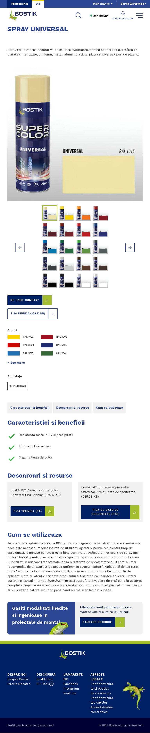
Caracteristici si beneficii (29, 407)
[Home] (25, 15)
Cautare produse (97, 622)
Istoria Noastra (18, 683)
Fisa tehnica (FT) (27, 511)
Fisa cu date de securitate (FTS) (106, 512)
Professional (19, 4)
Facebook (70, 683)
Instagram (71, 688)
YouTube (69, 693)
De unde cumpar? (24, 300)
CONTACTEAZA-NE (123, 18)
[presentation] (20, 247)
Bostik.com (45, 679)
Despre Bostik (18, 679)
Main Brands (101, 4)
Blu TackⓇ (45, 683)
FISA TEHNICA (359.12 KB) (28, 313)
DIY (38, 4)
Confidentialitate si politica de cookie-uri (101, 688)
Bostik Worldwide (132, 4)
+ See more (16, 362)
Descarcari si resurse (72, 407)
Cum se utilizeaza (109, 407)
